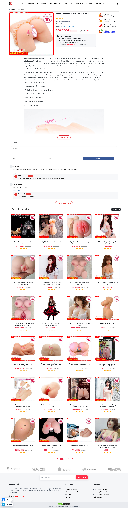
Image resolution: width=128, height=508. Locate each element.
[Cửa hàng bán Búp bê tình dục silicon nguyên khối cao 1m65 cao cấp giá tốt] (107, 430)
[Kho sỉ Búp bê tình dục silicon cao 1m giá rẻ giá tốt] (107, 267)
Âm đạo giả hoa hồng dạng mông (23, 445)
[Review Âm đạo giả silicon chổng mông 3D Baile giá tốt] (51, 348)
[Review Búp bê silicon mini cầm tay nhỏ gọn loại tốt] (51, 226)
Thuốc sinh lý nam (54, 4)
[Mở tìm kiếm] (117, 3)
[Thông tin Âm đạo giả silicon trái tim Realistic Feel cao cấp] (107, 348)
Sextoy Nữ (21, 4)
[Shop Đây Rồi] (10, 3)
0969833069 (109, 32)
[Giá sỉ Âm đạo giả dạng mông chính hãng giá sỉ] (79, 348)
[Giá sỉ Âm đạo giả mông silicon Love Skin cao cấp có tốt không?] (51, 389)
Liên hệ (68, 497)
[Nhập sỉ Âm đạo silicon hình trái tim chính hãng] (79, 430)
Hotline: (17, 496)
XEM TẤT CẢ (116, 209)
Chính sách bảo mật (72, 492)
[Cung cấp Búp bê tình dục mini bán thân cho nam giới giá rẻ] (79, 267)
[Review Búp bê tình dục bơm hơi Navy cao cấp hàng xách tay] (79, 308)
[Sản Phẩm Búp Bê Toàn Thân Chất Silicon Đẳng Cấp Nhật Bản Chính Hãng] (51, 308)
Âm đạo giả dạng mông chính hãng (79, 364)
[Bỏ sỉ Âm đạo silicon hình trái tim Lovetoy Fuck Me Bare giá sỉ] (23, 389)
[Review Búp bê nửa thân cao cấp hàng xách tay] (107, 308)
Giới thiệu (68, 494)
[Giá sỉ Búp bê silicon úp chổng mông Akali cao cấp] (23, 348)
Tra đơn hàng (81, 477)
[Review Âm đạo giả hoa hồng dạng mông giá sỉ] (23, 430)
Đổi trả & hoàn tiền (99, 497)
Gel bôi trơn (79, 4)
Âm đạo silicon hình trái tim (79, 445)
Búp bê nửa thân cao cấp (107, 323)
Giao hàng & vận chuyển (101, 489)
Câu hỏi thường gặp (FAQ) (101, 494)
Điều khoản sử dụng (71, 489)
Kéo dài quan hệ (42, 4)
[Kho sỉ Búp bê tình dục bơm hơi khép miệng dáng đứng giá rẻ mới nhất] (107, 389)
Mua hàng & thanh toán (101, 492)
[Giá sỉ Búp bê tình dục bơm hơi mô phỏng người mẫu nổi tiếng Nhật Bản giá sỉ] (51, 267)
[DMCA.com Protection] (64, 504)
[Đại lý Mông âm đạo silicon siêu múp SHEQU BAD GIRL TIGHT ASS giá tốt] (79, 389)
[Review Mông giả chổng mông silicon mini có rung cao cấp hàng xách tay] (23, 267)
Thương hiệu (99, 4)
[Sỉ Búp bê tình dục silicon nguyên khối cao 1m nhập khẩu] (107, 226)
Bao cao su (89, 4)
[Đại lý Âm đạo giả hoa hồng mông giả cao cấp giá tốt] (51, 430)
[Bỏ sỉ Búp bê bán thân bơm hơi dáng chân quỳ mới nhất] (23, 226)
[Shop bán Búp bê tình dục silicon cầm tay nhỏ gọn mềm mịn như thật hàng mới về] (79, 226)
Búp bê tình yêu (69, 26)
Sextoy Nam (30, 4)
